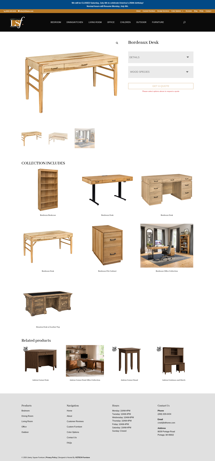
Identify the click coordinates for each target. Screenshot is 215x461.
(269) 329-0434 (164, 414)
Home (69, 411)
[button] (117, 43)
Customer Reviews (75, 421)
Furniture (158, 22)
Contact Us (72, 437)
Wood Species (140, 71)
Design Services (163, 11)
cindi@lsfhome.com (166, 423)
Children (125, 22)
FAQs (201, 11)
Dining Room (27, 416)
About (138, 11)
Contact (208, 11)
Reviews (189, 11)
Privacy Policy (51, 457)
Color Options (176, 11)
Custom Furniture (149, 11)
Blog (195, 11)
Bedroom (56, 22)
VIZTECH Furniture (82, 457)
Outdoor (141, 22)
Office (111, 22)
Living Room (95, 22)
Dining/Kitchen (75, 22)
